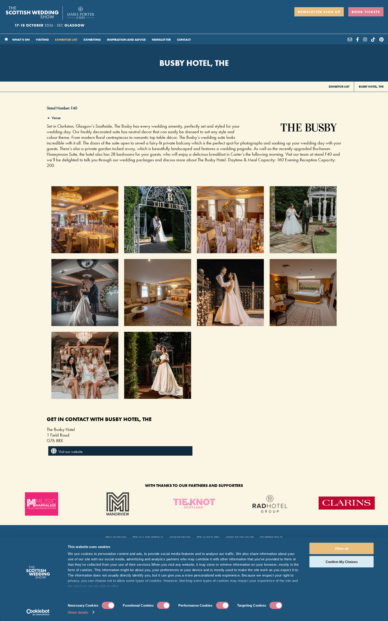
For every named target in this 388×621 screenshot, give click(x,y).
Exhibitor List (66, 40)
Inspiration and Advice (126, 40)
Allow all (341, 548)
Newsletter (162, 40)
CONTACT (184, 40)
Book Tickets (366, 12)
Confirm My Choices (342, 561)
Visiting (43, 40)
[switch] (163, 605)
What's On (21, 40)
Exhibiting (92, 40)
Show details (78, 612)
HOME (6, 39)
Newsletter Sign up (319, 12)
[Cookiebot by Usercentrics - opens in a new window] (38, 612)
